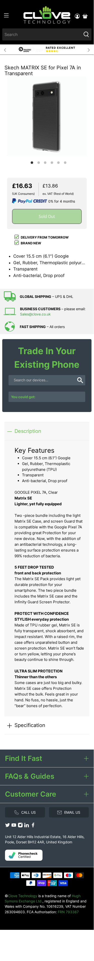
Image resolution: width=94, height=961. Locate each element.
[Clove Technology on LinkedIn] (26, 826)
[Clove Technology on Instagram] (20, 826)
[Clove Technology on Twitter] (7, 826)
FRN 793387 (68, 912)
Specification (29, 725)
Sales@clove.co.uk (35, 314)
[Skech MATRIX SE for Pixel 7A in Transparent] (46, 116)
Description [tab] (27, 431)
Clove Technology (22, 896)
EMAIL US (72, 812)
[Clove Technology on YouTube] (13, 826)
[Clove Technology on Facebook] (33, 826)
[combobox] (41, 34)
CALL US (28, 812)
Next (88, 49)
